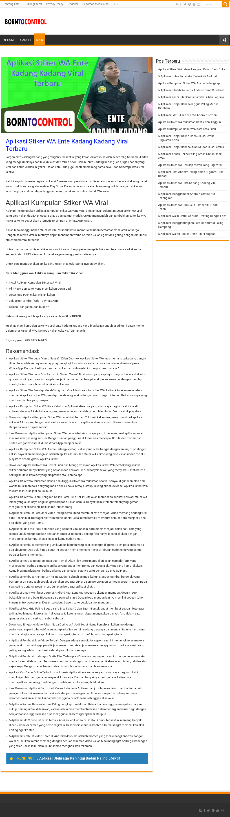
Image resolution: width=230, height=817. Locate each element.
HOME (11, 40)
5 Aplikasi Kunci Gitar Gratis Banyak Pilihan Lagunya (191, 97)
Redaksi (73, 4)
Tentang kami (11, 4)
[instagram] (198, 4)
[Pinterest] (189, 4)
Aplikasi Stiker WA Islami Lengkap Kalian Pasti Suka (191, 69)
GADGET (25, 40)
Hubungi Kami (33, 4)
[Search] (225, 4)
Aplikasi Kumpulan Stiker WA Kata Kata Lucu (187, 129)
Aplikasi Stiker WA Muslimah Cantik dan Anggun (189, 122)
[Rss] (177, 4)
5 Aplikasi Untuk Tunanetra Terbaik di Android (187, 76)
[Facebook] (180, 4)
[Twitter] (185, 4)
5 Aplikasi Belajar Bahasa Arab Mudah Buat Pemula (191, 147)
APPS (39, 40)
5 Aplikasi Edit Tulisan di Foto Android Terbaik (187, 115)
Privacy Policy (54, 4)
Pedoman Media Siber (95, 4)
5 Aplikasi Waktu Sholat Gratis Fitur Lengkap (187, 234)
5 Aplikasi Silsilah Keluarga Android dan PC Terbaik (191, 90)
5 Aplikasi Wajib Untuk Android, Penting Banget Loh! (192, 216)
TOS (116, 4)
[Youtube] (194, 4)
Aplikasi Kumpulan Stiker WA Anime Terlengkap (189, 83)
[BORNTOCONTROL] (25, 21)
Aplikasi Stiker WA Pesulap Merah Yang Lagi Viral (190, 165)
